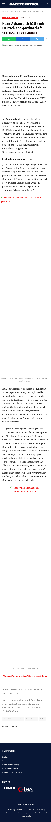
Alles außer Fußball (40, 813)
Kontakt (5, 757)
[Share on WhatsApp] (9, 39)
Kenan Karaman (31, 719)
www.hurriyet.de (10, 693)
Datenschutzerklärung (10, 764)
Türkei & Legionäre (10, 18)
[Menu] (3, 4)
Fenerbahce (30, 810)
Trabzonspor (10, 813)
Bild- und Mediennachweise (12, 772)
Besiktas (20, 810)
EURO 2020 (8, 719)
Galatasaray (41, 810)
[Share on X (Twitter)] (37, 39)
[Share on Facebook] (23, 39)
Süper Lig (11, 810)
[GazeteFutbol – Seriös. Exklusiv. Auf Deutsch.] (24, 4)
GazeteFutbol (26, 816)
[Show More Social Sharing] (46, 39)
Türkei (42, 719)
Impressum (6, 761)
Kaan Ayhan (18, 719)
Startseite (5, 11)
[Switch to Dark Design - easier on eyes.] (43, 4)
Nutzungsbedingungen (10, 768)
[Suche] (47, 4)
